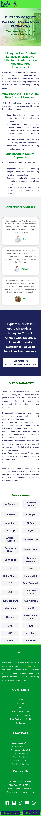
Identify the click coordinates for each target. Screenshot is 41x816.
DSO (10, 568)
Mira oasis (10, 608)
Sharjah (10, 640)
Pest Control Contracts (20, 764)
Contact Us (20, 723)
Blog (21, 707)
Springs (10, 617)
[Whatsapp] (33, 803)
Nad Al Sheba (31, 601)
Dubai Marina (10, 576)
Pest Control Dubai (20, 711)
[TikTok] (20, 803)
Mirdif (31, 608)
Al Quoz (31, 523)
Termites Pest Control (20, 753)
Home (20, 700)
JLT (10, 592)
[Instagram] (14, 803)
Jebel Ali (30, 633)
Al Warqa (10, 530)
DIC (10, 583)
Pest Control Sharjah (20, 715)
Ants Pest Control (20, 760)
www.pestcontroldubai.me (24, 792)
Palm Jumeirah (31, 583)
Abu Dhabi (30, 640)
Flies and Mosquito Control (20, 743)
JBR (10, 633)
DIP (31, 568)
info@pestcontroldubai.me (23, 789)
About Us (21, 703)
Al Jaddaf (10, 523)
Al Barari (10, 514)
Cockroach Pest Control (20, 750)
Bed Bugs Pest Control (20, 746)
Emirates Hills (30, 576)
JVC (31, 626)
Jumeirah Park (10, 601)
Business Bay (31, 539)
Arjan (31, 530)
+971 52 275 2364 (24, 782)
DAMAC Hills (30, 549)
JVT (10, 626)
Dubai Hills (10, 560)
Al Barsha (10, 504)
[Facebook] (7, 803)
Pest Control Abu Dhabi (20, 719)
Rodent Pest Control (20, 757)
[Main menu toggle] (36, 4)
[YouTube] (27, 803)
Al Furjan (31, 514)
